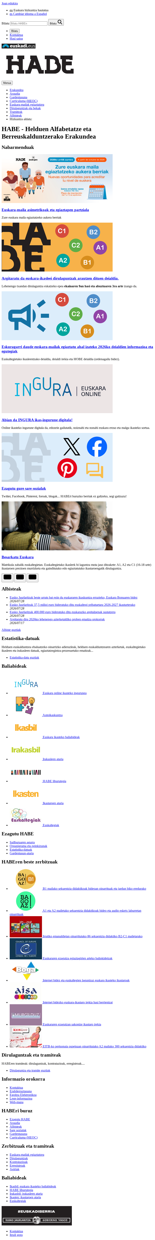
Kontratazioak (19, 1162)
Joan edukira (10, 3)
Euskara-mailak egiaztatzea (27, 104)
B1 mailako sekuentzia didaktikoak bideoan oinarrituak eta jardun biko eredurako (94, 888)
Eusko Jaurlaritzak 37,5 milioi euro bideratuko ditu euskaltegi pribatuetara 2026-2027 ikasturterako (72, 604)
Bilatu (5, 23)
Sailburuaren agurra (22, 842)
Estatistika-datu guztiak (24, 657)
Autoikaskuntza (52, 715)
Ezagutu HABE (20, 1119)
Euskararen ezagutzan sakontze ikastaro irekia (71, 1024)
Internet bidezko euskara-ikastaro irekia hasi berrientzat (77, 1002)
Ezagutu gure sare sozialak (24, 488)
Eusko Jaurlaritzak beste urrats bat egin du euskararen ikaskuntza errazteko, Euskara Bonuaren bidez (73, 597)
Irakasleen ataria (52, 759)
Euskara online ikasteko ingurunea (64, 693)
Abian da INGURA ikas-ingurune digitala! (37, 420)
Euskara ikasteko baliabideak (61, 737)
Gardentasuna (18, 97)
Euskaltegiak (50, 825)
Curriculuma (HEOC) (24, 1137)
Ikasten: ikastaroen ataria (25, 1197)
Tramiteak (16, 112)
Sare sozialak (18, 1130)
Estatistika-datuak (21, 849)
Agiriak (14, 1169)
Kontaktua (16, 35)
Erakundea (16, 90)
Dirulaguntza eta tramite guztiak (30, 1070)
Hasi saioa (16, 38)
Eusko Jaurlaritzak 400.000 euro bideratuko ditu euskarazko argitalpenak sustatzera (62, 612)
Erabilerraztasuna (21, 1091)
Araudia (15, 93)
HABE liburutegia (54, 781)
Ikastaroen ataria (53, 803)
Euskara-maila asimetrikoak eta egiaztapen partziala (45, 210)
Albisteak (16, 115)
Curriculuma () (24, 101)
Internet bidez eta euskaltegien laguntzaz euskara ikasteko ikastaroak (86, 980)
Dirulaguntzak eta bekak (25, 108)
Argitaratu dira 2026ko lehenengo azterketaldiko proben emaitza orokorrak (57, 619)
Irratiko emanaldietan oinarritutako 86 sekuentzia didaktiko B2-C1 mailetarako (92, 936)
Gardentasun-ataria (22, 853)
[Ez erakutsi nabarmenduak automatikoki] (7, 578)
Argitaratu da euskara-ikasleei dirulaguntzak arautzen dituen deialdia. (60, 278)
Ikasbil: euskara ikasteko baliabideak (33, 1186)
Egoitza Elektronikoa (23, 1095)
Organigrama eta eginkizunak (28, 846)
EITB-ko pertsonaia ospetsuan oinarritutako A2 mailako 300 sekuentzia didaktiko (94, 1046)
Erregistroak (17, 1165)
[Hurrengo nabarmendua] (32, 578)
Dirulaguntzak (19, 1158)
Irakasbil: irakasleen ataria (26, 1193)
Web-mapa (16, 1102)
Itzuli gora (16, 1235)
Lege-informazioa (21, 1098)
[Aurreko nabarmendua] (20, 578)
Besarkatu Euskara (18, 557)
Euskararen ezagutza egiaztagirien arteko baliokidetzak (77, 958)
